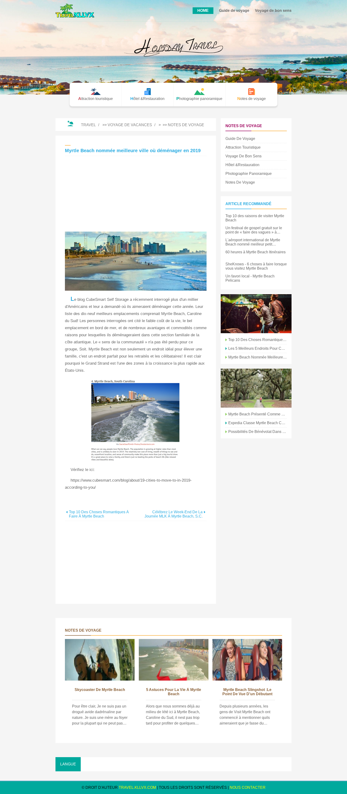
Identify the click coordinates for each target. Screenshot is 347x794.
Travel (88, 125)
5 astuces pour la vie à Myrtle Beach (173, 692)
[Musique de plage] (256, 313)
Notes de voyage (186, 125)
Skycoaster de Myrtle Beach (100, 690)
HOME (203, 11)
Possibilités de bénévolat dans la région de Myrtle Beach (257, 432)
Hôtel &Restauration (242, 165)
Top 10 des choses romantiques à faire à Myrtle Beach (99, 514)
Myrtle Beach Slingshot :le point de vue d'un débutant (247, 692)
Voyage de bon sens (273, 11)
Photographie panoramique (248, 174)
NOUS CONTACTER (248, 787)
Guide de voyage (234, 11)
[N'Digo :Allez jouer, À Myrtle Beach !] (256, 388)
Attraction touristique (243, 147)
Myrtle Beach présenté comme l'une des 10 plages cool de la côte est (257, 414)
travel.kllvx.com (137, 787)
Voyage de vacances (130, 125)
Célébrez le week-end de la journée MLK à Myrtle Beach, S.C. (173, 514)
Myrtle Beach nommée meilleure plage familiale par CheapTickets (257, 357)
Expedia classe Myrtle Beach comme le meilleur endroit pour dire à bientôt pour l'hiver (257, 423)
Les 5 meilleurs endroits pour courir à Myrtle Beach (257, 348)
